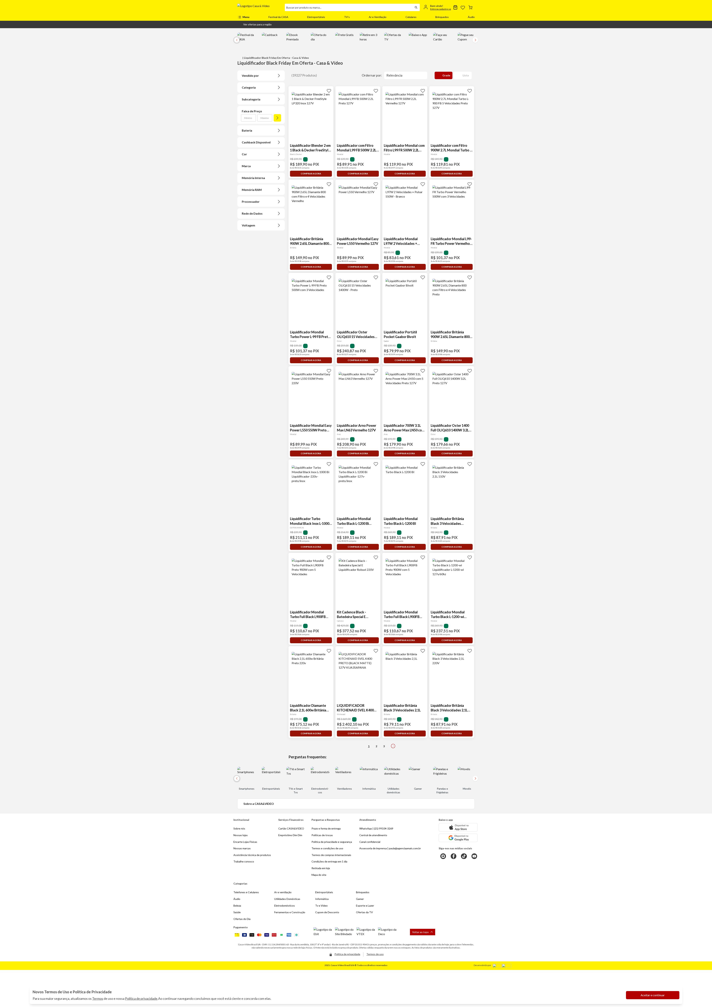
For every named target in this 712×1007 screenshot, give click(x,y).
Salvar (290, 51)
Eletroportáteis (316, 17)
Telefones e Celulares (246, 892)
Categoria (249, 87)
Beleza (237, 905)
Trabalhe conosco (243, 861)
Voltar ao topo (420, 932)
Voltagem (248, 225)
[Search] (416, 7)
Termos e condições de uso (327, 848)
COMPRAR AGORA (311, 173)
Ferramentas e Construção (289, 912)
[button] (254, 24)
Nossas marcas (242, 848)
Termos (97, 998)
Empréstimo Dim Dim (290, 835)
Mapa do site (319, 874)
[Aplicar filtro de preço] (277, 118)
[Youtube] (474, 856)
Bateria (247, 130)
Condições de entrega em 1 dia (329, 861)
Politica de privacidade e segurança (332, 841)
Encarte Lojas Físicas (245, 841)
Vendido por (250, 75)
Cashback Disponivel (256, 142)
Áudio (471, 17)
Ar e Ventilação (377, 17)
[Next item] (475, 40)
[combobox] (348, 7)
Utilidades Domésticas (287, 898)
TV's (347, 17)
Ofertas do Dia (241, 918)
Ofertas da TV (364, 912)
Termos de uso (375, 954)
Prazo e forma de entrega (326, 828)
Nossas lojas (240, 835)
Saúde (237, 912)
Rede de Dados (252, 213)
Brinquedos (442, 17)
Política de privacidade (141, 998)
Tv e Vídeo (321, 905)
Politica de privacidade (347, 954)
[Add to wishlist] (329, 91)
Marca (246, 166)
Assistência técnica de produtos (252, 855)
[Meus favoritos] (463, 7)
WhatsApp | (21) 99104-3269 (376, 828)
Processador (251, 201)
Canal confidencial (369, 841)
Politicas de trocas (322, 835)
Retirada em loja (321, 868)
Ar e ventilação (282, 892)
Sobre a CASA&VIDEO (258, 803)
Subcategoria (251, 99)
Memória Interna (253, 178)
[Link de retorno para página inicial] (259, 7)
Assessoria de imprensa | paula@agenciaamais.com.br (390, 848)
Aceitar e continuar (653, 995)
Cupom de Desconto (327, 912)
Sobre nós (239, 828)
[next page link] (393, 746)
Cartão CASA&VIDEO (291, 828)
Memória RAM (252, 189)
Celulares (411, 17)
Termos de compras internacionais (331, 855)
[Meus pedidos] (455, 7)
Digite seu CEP (249, 44)
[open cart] (470, 7)
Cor (244, 154)
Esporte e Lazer (365, 905)
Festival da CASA (278, 17)
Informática (322, 898)
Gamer (360, 898)
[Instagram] (443, 856)
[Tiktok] (463, 856)
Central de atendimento (373, 835)
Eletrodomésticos (284, 905)
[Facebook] (453, 856)
